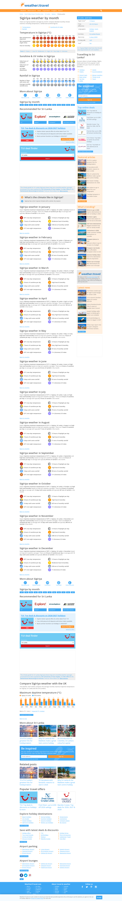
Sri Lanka (47, 14)
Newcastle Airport (65, 853)
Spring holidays (45, 817)
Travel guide (58, 97)
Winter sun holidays (47, 822)
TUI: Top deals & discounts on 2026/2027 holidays (43, 128)
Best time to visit (25, 97)
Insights (54, 10)
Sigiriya (54, 14)
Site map (29, 893)
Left (90, 40)
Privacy (28, 889)
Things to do (96, 77)
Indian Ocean (31, 14)
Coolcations (63, 819)
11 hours (92, 21)
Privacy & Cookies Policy (37, 898)
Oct (63, 105)
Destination (24, 153)
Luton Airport (45, 849)
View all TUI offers (70, 142)
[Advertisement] (76, 4)
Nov (68, 105)
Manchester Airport (28, 849)
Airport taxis (83, 75)
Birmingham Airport (47, 851)
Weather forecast (36, 97)
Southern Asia (39, 14)
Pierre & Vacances (65, 835)
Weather (23, 10)
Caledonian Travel (65, 837)
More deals (23, 842)
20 (46, 700)
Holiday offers (26, 833)
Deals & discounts (70, 97)
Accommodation (97, 72)
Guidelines (38, 889)
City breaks (25, 819)
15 (64, 701)
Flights (81, 72)
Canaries (66, 886)
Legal (28, 891)
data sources (64, 191)
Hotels (94, 70)
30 (25, 698)
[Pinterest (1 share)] (30, 875)
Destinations (32, 10)
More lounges (24, 870)
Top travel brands (27, 835)
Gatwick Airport (64, 849)
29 (67, 698)
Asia (26, 14)
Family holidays (27, 821)
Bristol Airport (26, 853)
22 (50, 700)
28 (21, 698)
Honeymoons (64, 817)
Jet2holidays (44, 835)
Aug (54, 105)
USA (65, 893)
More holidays (24, 825)
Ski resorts (63, 822)
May (40, 105)
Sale (27, 140)
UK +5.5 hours (93, 24)
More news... (82, 331)
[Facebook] (21, 875)
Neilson (43, 837)
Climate (57, 893)
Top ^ (21, 879)
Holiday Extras (64, 833)
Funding (38, 891)
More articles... (82, 201)
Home (21, 14)
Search (60, 10)
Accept (99, 897)
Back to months (24, 233)
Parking (57, 891)
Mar (31, 105)
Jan (21, 105)
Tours (94, 79)
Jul (49, 105)
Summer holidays (46, 819)
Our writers (39, 888)
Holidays (82, 70)
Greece (65, 888)
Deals (39, 10)
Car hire (81, 79)
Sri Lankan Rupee (94, 34)
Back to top (23, 719)
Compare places (65, 821)
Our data (38, 886)
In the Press (36, 893)
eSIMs (81, 81)
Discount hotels (27, 839)
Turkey (65, 891)
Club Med (62, 839)
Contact (29, 888)
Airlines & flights (27, 837)
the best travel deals (92, 277)
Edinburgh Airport (46, 853)
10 (32, 702)
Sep (59, 105)
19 (60, 700)
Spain (65, 889)
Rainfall (24, 29)
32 (30, 698)
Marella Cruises (45, 839)
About (28, 886)
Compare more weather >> (26, 715)
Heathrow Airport (46, 867)
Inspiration (46, 10)
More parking (24, 856)
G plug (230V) (93, 37)
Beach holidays (26, 817)
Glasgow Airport (65, 851)
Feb (26, 105)
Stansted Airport (27, 851)
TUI (42, 833)
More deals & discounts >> (85, 151)
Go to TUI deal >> (67, 139)
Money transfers (97, 75)
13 (37, 702)
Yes (90, 43)
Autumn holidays (46, 821)
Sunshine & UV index (56, 27)
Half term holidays (27, 822)
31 (44, 698)
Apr (35, 105)
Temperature (26, 27)
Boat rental (82, 77)
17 (41, 701)
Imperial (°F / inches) (38, 711)
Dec (73, 105)
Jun (45, 105)
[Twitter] (25, 875)
